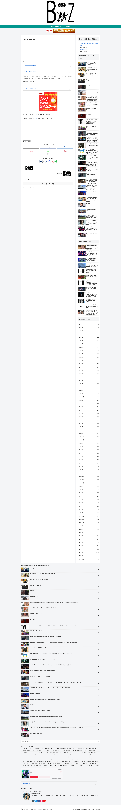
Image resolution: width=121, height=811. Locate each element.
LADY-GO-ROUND (27, 141)
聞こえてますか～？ (84, 49)
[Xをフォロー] (43, 161)
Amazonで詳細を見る (30, 65)
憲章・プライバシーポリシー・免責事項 (34, 809)
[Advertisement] (48, 50)
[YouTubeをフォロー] (52, 161)
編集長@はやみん (37, 793)
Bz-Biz (35, 118)
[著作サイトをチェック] (41, 161)
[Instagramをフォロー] (49, 161)
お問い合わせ (46, 809)
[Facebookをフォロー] (46, 161)
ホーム (23, 809)
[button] (48, 154)
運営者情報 (52, 809)
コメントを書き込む (48, 184)
